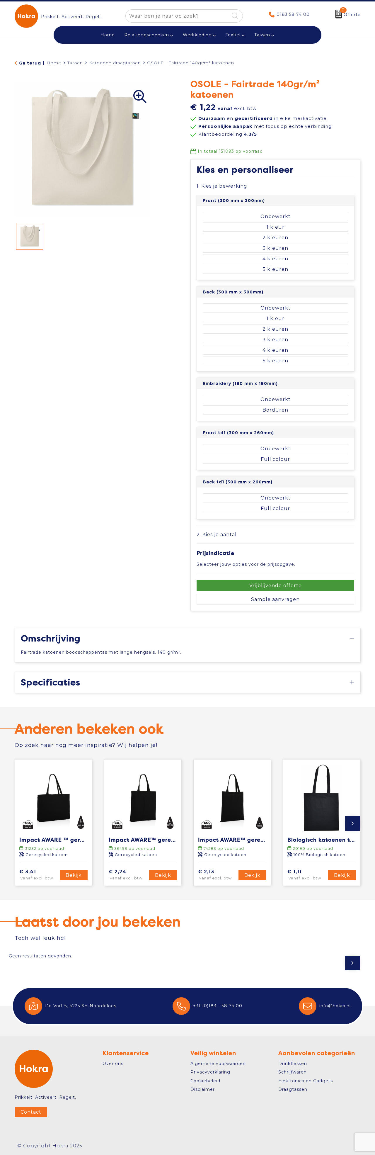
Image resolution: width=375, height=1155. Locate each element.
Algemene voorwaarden (218, 1063)
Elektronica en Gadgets (305, 1080)
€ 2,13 (215, 874)
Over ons (113, 1063)
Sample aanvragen (275, 599)
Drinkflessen (292, 1063)
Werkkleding (197, 35)
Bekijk (74, 875)
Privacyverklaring (210, 1072)
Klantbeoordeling (227, 134)
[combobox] (177, 16)
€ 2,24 (125, 874)
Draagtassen (292, 1089)
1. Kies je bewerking (222, 186)
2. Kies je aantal (217, 534)
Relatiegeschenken (146, 35)
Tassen (262, 35)
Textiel (233, 35)
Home (54, 62)
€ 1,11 (304, 874)
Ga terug (30, 63)
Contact (31, 1112)
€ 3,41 (36, 874)
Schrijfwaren (292, 1072)
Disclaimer (202, 1089)
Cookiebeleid (205, 1080)
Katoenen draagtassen (115, 62)
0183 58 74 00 (293, 14)
